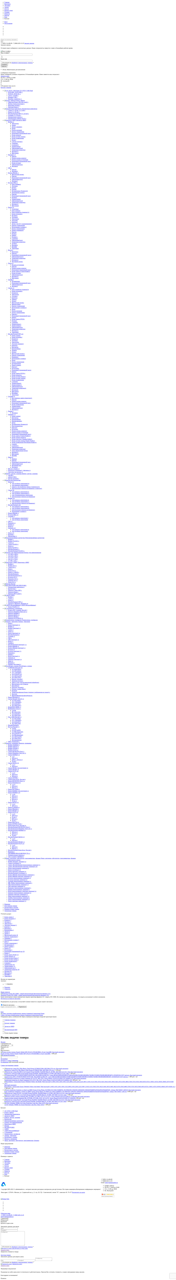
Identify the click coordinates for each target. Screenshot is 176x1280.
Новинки (7, 904)
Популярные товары (10, 906)
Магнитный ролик (18, 174)
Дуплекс (15, 296)
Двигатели (15, 219)
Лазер (14, 125)
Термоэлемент (16, 325)
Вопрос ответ (8, 10)
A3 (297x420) (16, 671)
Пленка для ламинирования (13, 1122)
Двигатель (15, 123)
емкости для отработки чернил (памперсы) (26, 487)
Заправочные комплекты (12, 1114)
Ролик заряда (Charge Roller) (21, 271)
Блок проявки (16, 184)
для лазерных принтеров (20, 485)
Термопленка (16, 146)
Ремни (14, 235)
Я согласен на (18, 62)
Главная (6, 2)
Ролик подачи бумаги (19, 376)
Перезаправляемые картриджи (13, 1121)
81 (11, 971)
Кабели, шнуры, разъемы (12, 1117)
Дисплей (15, 220)
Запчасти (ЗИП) (9, 1116)
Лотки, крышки (17, 127)
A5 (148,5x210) (17, 676)
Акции (6, 7)
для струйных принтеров (20, 493)
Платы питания (17, 130)
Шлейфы (15, 393)
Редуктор (15, 429)
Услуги (6, 9)
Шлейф (14, 247)
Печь (13, 128)
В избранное (5, 1062)
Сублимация (8, 1132)
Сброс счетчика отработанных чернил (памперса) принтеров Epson (22, 1015)
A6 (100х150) (16, 677)
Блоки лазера (16, 335)
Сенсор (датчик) (17, 141)
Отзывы (6, 12)
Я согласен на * (18, 1247)
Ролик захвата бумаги (19, 437)
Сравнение (14, 1060)
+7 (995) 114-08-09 (6, 1215)
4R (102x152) (16, 712)
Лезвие (14, 350)
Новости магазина (8, 1005)
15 (18, 955)
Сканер (14, 444)
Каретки (15, 222)
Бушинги (15, 293)
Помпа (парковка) (18, 230)
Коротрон (15, 252)
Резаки (14, 233)
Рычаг (14, 140)
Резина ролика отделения (20, 159)
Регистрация (8, 23)
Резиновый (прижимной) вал (21, 133)
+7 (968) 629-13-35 (18, 1215)
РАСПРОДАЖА (9, 1127)
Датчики (15, 186)
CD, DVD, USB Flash (11, 1111)
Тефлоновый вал (17, 148)
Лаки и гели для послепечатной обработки (25, 682)
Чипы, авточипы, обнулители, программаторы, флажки (21, 1140)
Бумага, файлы (9, 1112)
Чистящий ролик (17, 261)
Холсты (14, 694)
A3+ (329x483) (16, 672)
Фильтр (3, 1042)
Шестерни (15, 153)
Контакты (7, 4)
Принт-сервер (16, 365)
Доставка (7, 5)
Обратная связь (5, 1213)
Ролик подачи (16, 163)
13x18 (14, 710)
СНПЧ (6, 1129)
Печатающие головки (19, 227)
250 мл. (15, 797)
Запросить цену (17, 1264)
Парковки (15, 357)
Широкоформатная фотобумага (22, 695)
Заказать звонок (29, 43)
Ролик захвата (16, 135)
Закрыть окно (5, 76)
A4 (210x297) (17, 674)
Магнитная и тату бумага (20, 684)
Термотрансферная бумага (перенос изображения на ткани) (31, 692)
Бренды (6, 15)
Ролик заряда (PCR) (18, 319)
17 (15, 918)
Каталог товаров (6, 87)
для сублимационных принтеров (22, 495)
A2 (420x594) (16, 669)
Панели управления (18, 225)
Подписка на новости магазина (10, 998)
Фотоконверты (17, 740)
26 (23, 951)
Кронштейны (16, 348)
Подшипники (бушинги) (20, 191)
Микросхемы (16, 304)
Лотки (14, 301)
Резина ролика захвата (19, 158)
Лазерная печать (17, 681)
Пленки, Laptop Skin (19, 689)
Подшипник (16, 281)
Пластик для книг (18, 687)
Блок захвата (16, 210)
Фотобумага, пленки (10, 1137)
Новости (7, 14)
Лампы (14, 299)
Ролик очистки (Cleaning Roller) (22, 439)
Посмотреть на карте (78, 1192)
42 (17, 935)
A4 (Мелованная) (17, 735)
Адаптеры (15, 209)
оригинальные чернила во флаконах (23, 496)
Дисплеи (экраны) (18, 344)
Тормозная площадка (18, 150)
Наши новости (5, 992)
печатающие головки (19, 511)
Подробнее (4, 1059)
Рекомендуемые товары (11, 909)
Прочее (6, 1125)
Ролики (14, 197)
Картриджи (8, 1119)
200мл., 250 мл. (17, 759)
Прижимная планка (18, 192)
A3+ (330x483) (16, 702)
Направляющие (17, 421)
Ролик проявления (18, 138)
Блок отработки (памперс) (20, 212)
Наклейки (15, 685)
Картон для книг (17, 679)
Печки (14, 187)
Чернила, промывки (10, 1139)
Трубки (14, 243)
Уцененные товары (10, 911)
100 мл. (15, 758)
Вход (6, 22)
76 (9, 948)
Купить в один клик (21, 1248)
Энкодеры (15, 248)
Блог (5, 17)
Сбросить (7, 989)
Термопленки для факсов (12, 1134)
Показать (7, 987)
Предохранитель (17, 426)
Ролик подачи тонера (19, 136)
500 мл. (15, 776)
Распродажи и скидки (11, 907)
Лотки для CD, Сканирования (22, 224)
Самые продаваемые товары (9, 1065)
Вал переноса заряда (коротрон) (22, 398)
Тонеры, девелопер (10, 1135)
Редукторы (15, 368)
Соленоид (15, 145)
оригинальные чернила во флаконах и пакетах (27, 488)
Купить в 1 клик (6, 1060)
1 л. (13, 756)
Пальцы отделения (18, 265)
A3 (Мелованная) (17, 732)
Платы (14, 189)
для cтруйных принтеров (20, 483)
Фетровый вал (16, 465)
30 (13, 964)
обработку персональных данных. (22, 62)
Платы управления (18, 132)
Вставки (15, 215)
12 (14, 956)
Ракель (14, 156)
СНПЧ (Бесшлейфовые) (11, 1130)
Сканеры (15, 143)
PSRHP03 (10, 984)
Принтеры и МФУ (10, 1124)
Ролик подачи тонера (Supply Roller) (23, 441)
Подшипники (16, 363)
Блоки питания (17, 214)
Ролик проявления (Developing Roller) (24, 442)
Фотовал (15, 151)
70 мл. (14, 761)
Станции (15, 381)
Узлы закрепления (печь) (20, 450)
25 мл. (14, 817)
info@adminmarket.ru (111, 1182)
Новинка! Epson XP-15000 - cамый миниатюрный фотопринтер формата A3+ (25, 995)
